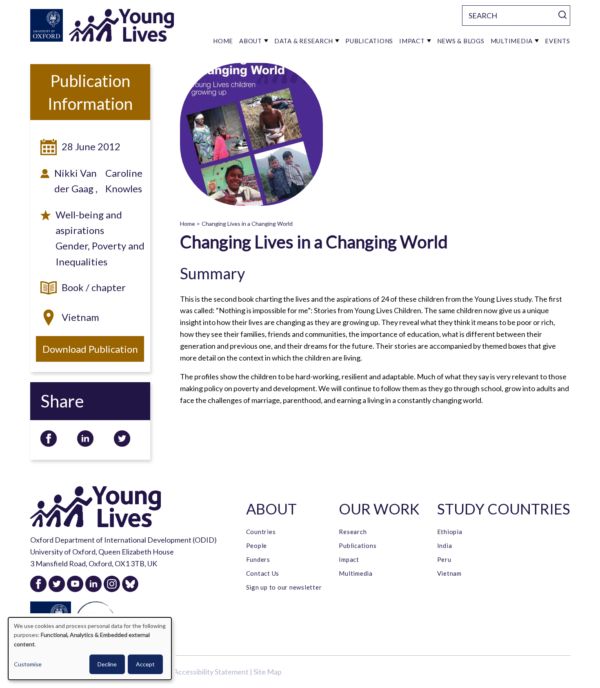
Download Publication (90, 349)
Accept (145, 664)
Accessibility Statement (211, 671)
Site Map (267, 671)
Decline (107, 664)
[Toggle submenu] (266, 41)
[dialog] (89, 648)
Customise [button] (28, 664)
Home (187, 223)
